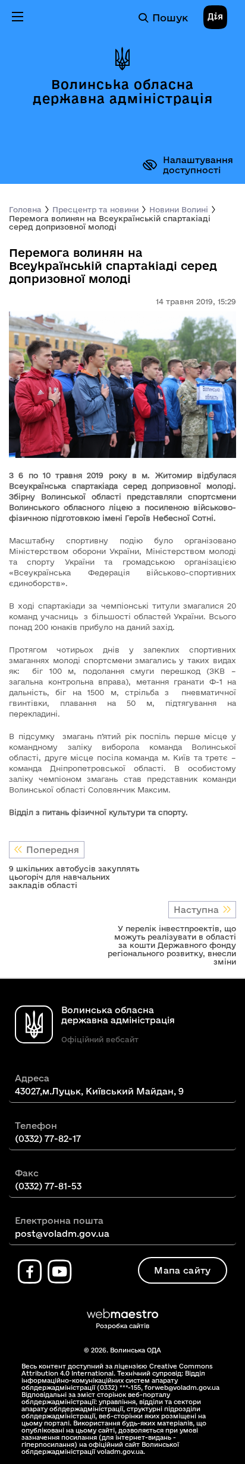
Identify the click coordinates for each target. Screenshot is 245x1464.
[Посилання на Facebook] (30, 1272)
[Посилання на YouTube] (59, 1272)
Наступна (196, 910)
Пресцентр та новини (95, 209)
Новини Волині (178, 209)
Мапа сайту (182, 1270)
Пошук (170, 17)
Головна (25, 209)
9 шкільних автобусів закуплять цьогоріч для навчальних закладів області (74, 876)
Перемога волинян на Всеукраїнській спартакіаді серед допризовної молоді (110, 222)
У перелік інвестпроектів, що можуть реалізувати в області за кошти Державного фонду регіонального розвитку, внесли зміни (172, 945)
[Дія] (215, 18)
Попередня (52, 850)
